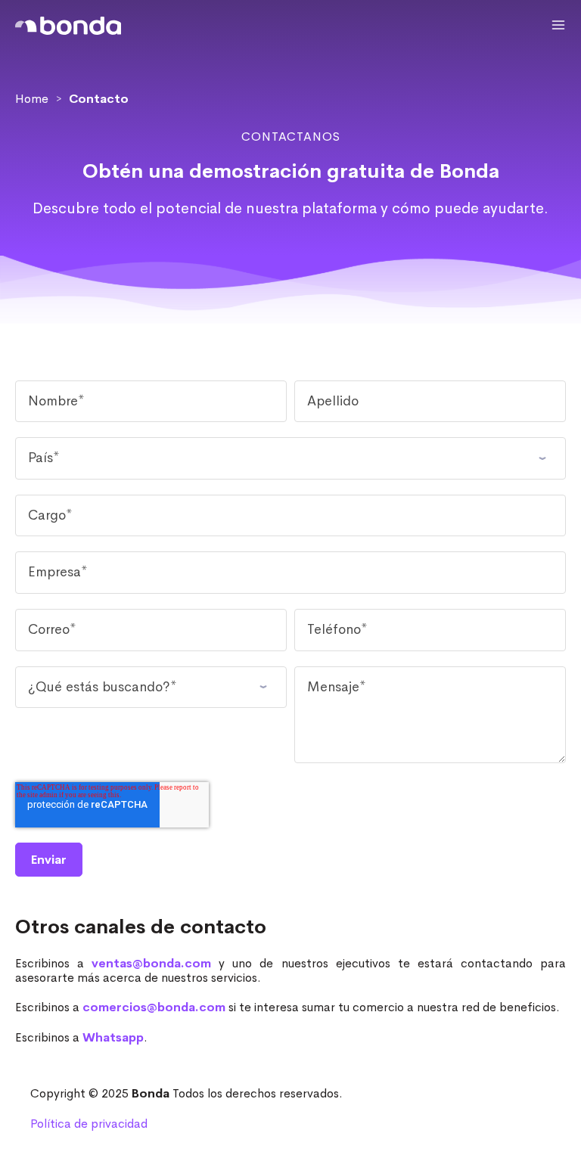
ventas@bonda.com (151, 963)
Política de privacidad (89, 1124)
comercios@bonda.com (153, 1007)
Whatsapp (113, 1037)
